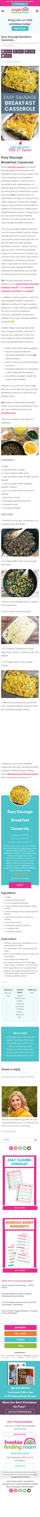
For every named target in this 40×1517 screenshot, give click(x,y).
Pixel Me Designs (28, 1487)
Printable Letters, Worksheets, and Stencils (16, 1472)
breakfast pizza (8, 413)
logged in (15, 1077)
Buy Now (20, 1208)
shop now (20, 1466)
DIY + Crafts (20, 1333)
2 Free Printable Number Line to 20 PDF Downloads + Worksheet (19, 1303)
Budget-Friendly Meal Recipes (20, 998)
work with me (28, 1481)
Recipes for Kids (20, 1016)
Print (20, 885)
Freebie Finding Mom (20, 10)
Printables (20, 1327)
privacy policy (17, 1481)
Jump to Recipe (13, 62)
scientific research (16, 167)
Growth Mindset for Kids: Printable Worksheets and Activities (17, 1295)
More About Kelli (8, 1131)
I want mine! (20, 4)
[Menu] (2, 11)
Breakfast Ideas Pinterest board (23, 774)
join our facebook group (20, 1411)
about (9, 1481)
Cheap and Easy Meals (20, 1005)
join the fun (20, 1434)
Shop (20, 1345)
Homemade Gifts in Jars (20, 1392)
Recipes (21, 1339)
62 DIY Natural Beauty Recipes (21, 1396)
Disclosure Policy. (8, 45)
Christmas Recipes (20, 1010)
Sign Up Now (20, 28)
